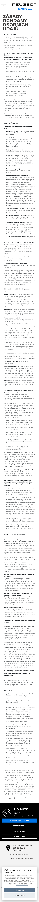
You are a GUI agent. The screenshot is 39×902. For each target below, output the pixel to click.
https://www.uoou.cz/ (11, 798)
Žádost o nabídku (19, 826)
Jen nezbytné (19, 895)
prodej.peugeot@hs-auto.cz (21, 858)
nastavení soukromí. (22, 884)
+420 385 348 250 (21, 854)
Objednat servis (19, 836)
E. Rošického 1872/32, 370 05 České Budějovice (22, 848)
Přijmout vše (19, 890)
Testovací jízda (19, 831)
